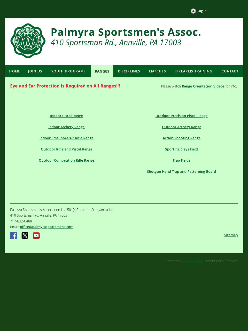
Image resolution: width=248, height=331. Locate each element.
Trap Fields (181, 160)
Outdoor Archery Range (181, 127)
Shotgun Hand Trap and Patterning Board (181, 171)
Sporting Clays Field (181, 149)
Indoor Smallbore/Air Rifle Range (66, 138)
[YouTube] (36, 236)
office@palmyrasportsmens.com (46, 226)
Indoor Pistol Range (66, 115)
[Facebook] (14, 236)
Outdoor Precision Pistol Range (181, 115)
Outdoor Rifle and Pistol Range (66, 149)
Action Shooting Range (182, 138)
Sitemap (231, 235)
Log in (201, 10)
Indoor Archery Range (66, 127)
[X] (25, 236)
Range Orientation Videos (203, 86)
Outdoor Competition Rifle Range (66, 160)
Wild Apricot (193, 261)
